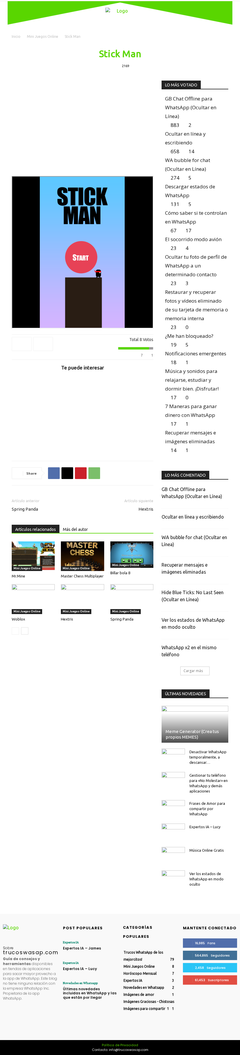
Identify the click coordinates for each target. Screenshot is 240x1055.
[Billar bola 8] (131, 554)
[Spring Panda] (131, 599)
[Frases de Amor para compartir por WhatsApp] (173, 809)
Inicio (16, 36)
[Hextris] (82, 599)
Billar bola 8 (120, 573)
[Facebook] (54, 473)
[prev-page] (15, 631)
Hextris (145, 509)
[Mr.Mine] (33, 556)
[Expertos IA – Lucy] (173, 832)
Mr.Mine (18, 576)
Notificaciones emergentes (195, 353)
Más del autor (75, 529)
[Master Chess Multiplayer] (82, 556)
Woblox (18, 619)
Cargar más (193, 670)
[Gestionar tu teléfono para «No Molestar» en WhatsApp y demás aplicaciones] (173, 781)
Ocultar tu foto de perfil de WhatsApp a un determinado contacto (196, 265)
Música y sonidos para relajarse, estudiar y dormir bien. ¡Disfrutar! (192, 380)
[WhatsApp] (94, 473)
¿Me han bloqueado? (189, 336)
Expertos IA (71, 942)
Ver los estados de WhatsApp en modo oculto (206, 879)
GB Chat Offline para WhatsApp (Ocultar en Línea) (190, 107)
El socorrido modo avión (193, 239)
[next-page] (24, 631)
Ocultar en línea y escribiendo (193, 516)
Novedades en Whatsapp (80, 983)
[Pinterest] (81, 473)
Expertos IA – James (82, 948)
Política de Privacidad (120, 1045)
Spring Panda (25, 509)
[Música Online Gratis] (173, 856)
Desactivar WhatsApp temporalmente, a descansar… (208, 757)
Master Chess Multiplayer (82, 576)
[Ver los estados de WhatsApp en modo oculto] (173, 879)
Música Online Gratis (206, 850)
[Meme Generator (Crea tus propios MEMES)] (195, 724)
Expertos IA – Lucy (204, 827)
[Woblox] (33, 599)
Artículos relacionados (35, 529)
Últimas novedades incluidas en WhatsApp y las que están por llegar (89, 993)
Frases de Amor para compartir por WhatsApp (207, 808)
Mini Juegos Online (42, 36)
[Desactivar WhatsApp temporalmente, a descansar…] (173, 757)
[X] (67, 473)
